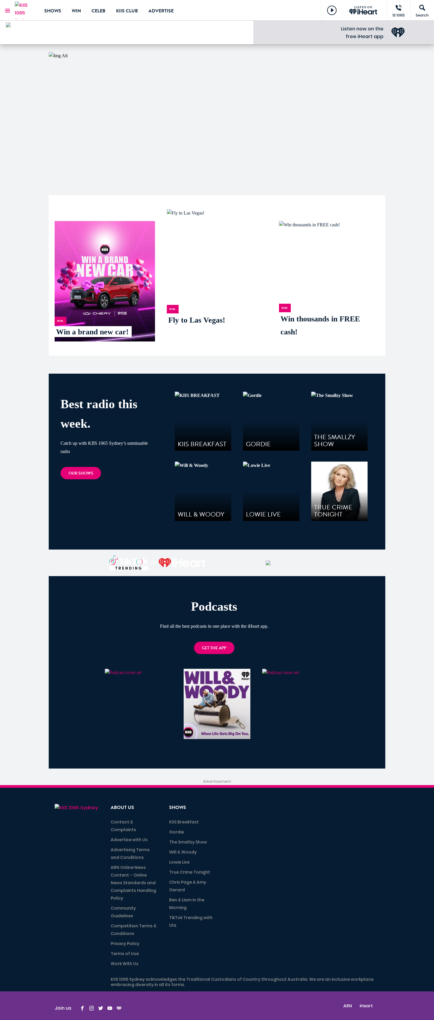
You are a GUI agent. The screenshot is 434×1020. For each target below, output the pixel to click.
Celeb (98, 10)
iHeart (366, 1006)
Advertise (161, 10)
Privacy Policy (125, 944)
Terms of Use (125, 954)
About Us (122, 807)
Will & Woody (183, 852)
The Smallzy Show (188, 842)
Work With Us (124, 964)
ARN (347, 1006)
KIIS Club (127, 10)
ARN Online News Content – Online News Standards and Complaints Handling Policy (133, 882)
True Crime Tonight (189, 872)
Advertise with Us (129, 840)
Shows (52, 10)
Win (76, 10)
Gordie (176, 832)
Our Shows (80, 473)
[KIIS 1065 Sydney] (25, 10)
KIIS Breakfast (184, 822)
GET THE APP (214, 648)
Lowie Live (179, 862)
